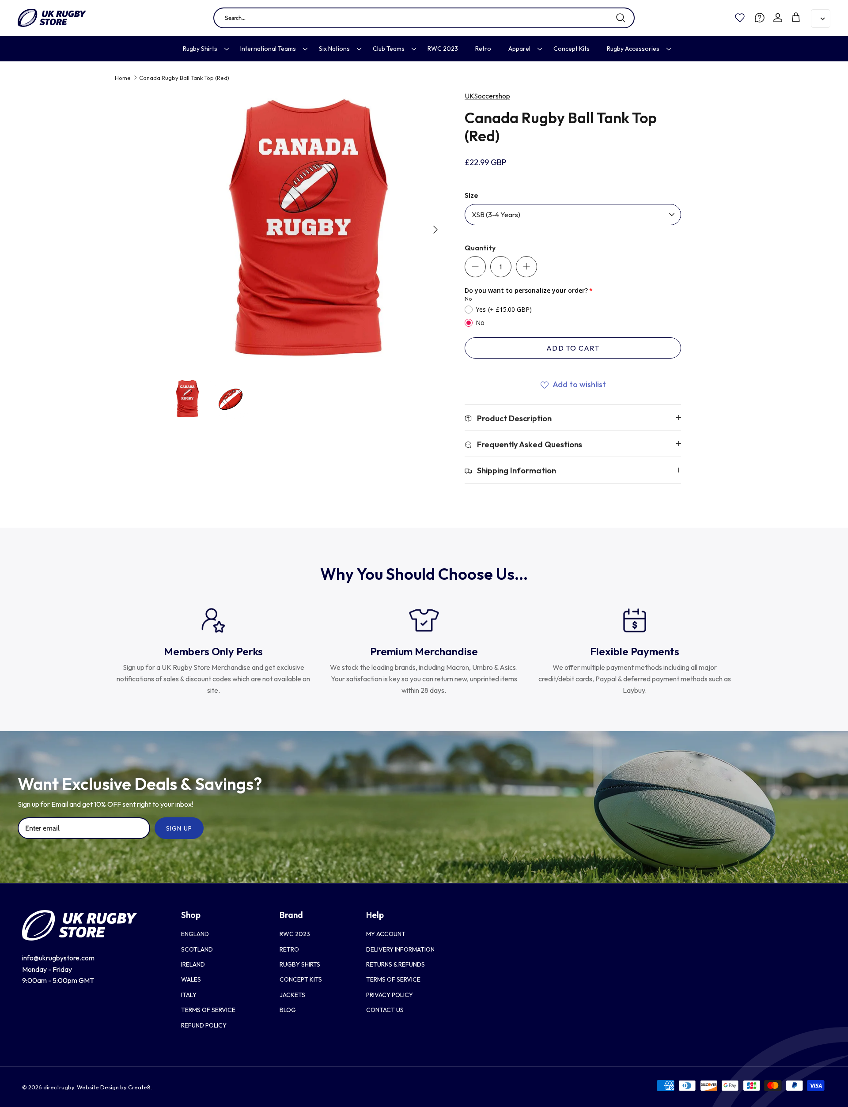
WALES (191, 979)
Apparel (519, 49)
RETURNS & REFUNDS (395, 964)
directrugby (58, 1087)
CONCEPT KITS (301, 979)
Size (471, 195)
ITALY (189, 995)
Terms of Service (208, 1010)
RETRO (289, 949)
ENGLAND (195, 934)
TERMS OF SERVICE (393, 979)
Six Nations (334, 49)
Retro (483, 49)
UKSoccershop (487, 95)
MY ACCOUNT (385, 934)
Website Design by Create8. (114, 1087)
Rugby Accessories (633, 49)
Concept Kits (571, 49)
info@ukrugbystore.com (58, 957)
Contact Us (385, 1010)
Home (123, 77)
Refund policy (204, 1025)
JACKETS (292, 995)
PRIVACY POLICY (389, 995)
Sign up (179, 828)
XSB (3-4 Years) (496, 214)
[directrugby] (52, 18)
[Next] (435, 229)
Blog (288, 1010)
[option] (306, 230)
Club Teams (389, 49)
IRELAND (193, 964)
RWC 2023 (443, 49)
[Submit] (620, 17)
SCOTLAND (197, 949)
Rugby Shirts (200, 49)
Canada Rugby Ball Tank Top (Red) (184, 77)
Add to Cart (572, 348)
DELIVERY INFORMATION (400, 949)
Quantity (480, 247)
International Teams (268, 49)
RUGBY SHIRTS (300, 964)
